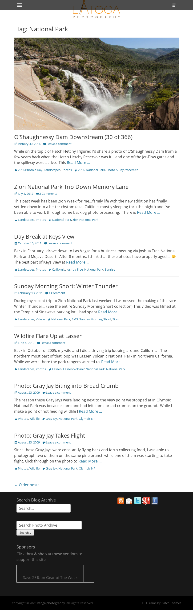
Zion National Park (85, 220)
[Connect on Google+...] (146, 503)
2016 (81, 170)
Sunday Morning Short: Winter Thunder (66, 286)
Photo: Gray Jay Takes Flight (49, 435)
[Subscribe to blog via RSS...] (121, 503)
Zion (116, 319)
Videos (40, 319)
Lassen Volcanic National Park (84, 369)
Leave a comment (59, 144)
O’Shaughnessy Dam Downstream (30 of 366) (73, 137)
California (58, 269)
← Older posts (27, 484)
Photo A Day (115, 170)
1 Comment (57, 293)
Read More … (78, 162)
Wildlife (34, 418)
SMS (75, 319)
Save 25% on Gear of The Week (50, 577)
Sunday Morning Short (95, 319)
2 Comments (48, 193)
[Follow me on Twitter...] (137, 503)
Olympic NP (87, 418)
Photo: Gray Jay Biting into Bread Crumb (66, 385)
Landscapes (52, 170)
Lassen (57, 369)
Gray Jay (51, 418)
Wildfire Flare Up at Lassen (48, 336)
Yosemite (131, 170)
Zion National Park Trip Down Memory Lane (71, 186)
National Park (95, 170)
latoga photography (51, 603)
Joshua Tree (75, 269)
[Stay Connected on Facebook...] (154, 503)
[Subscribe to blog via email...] (129, 503)
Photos (67, 170)
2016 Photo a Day (30, 170)
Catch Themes (171, 603)
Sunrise (110, 269)
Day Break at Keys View (44, 236)
